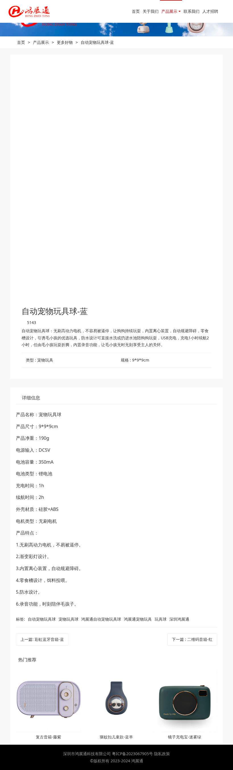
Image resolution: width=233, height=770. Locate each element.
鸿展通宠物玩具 (138, 619)
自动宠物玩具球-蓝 (97, 42)
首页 (136, 11)
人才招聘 (210, 11)
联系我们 (191, 11)
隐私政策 (162, 753)
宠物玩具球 (68, 619)
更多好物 (65, 42)
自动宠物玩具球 (42, 619)
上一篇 (42, 639)
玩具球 (161, 619)
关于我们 (151, 11)
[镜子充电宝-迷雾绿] (184, 699)
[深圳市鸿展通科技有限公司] (29, 11)
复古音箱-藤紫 (48, 737)
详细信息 (31, 398)
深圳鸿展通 (179, 619)
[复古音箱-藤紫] (48, 699)
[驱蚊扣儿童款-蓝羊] (116, 699)
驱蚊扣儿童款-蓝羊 (116, 737)
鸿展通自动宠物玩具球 (101, 619)
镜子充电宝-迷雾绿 (184, 737)
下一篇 (192, 639)
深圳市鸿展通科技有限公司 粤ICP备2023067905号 (108, 753)
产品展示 (169, 11)
